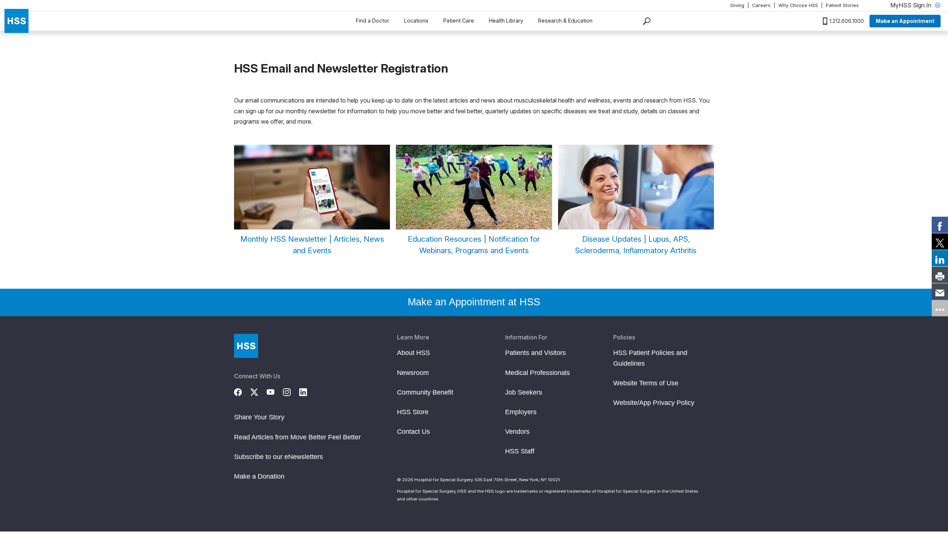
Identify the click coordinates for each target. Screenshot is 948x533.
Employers (521, 412)
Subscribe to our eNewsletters (278, 456)
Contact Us (413, 431)
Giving (737, 5)
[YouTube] (275, 391)
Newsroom (413, 372)
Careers (761, 5)
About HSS (413, 352)
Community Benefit (425, 392)
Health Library (506, 20)
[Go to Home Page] (246, 346)
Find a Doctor (372, 20)
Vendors (517, 431)
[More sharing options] (940, 308)
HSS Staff (519, 451)
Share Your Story (259, 417)
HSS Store (412, 412)
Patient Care (458, 20)
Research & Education (565, 20)
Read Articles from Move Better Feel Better (297, 437)
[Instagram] (291, 391)
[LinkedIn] (307, 391)
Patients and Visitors (535, 352)
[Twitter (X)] (258, 391)
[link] (940, 225)
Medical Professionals (537, 372)
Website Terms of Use (645, 383)
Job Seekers (523, 392)
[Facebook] (242, 391)
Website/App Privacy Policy (653, 402)
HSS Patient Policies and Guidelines (650, 358)
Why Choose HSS (798, 5)
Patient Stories (842, 5)
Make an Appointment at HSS (474, 302)
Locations (416, 20)
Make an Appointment (905, 21)
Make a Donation (259, 476)
